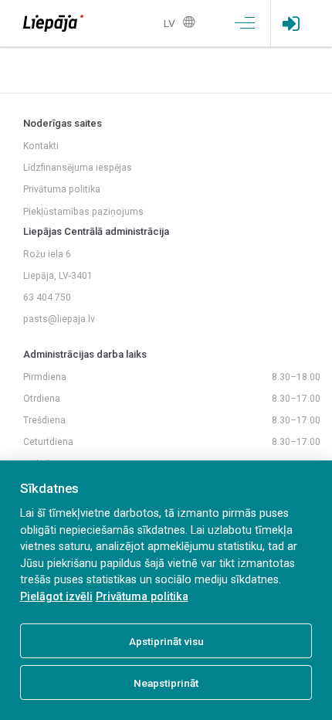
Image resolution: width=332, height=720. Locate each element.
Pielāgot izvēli (56, 596)
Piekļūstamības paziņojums (83, 211)
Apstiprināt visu (166, 641)
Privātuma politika (61, 189)
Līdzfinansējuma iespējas (77, 167)
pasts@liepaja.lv (59, 319)
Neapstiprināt (166, 683)
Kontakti (41, 146)
